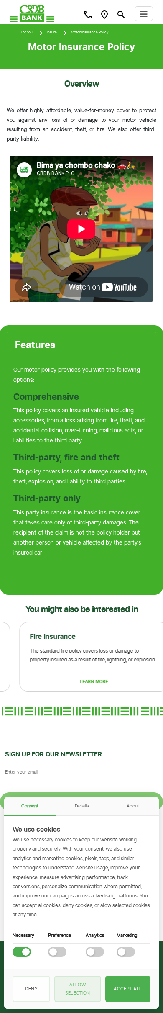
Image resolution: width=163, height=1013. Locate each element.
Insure (52, 32)
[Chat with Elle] (145, 995)
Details (82, 806)
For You (27, 32)
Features (35, 345)
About (133, 806)
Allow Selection (77, 989)
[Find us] (104, 14)
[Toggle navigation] (144, 13)
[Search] (87, 14)
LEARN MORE (79, 681)
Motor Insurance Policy (89, 32)
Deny (31, 989)
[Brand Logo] (32, 13)
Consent (29, 806)
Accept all (128, 989)
